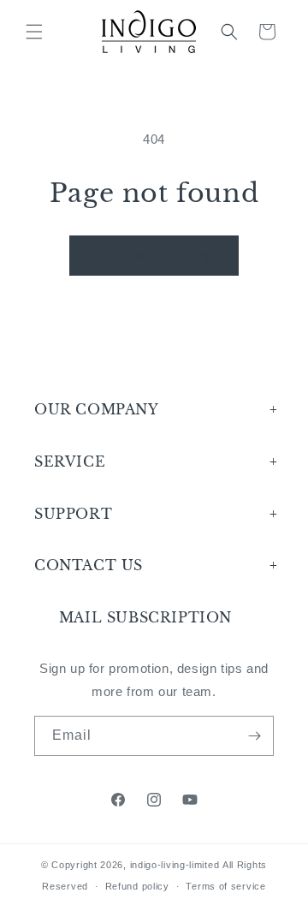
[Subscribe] (254, 736)
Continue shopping (154, 255)
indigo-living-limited (175, 865)
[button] (34, 32)
